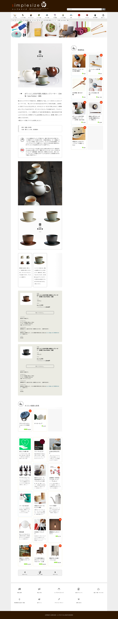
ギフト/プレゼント (31, 17)
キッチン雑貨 (39, 17)
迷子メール (39, 602)
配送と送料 (19, 592)
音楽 (71, 17)
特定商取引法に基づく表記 (19, 602)
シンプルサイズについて (59, 592)
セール (79, 17)
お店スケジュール (78, 592)
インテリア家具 (22, 17)
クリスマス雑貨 (63, 17)
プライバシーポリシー (59, 602)
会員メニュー (103, 17)
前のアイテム (24, 574)
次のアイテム (55, 574)
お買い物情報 (95, 17)
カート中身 (15, 17)
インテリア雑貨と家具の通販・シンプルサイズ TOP (59, 6)
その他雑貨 (55, 17)
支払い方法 (39, 592)
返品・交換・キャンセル (98, 592)
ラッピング (87, 17)
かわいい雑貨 (47, 17)
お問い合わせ (78, 602)
